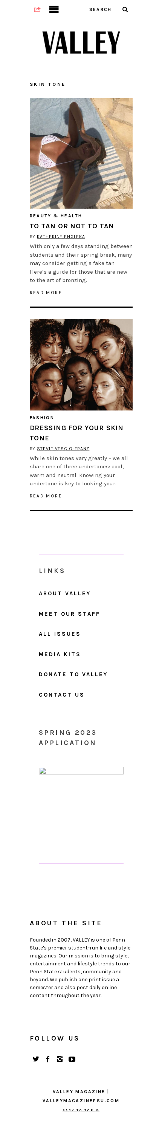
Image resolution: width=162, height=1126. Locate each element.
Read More (46, 292)
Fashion (42, 417)
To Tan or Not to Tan (72, 226)
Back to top (79, 1110)
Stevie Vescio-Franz (63, 448)
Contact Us (62, 694)
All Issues (60, 633)
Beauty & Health (56, 215)
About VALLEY (65, 593)
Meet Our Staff (69, 613)
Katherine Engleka (61, 236)
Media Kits (60, 654)
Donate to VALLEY (73, 674)
